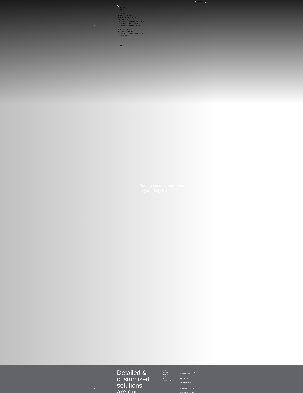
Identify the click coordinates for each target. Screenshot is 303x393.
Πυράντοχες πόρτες (124, 29)
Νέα (119, 43)
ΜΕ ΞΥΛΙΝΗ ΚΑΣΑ (126, 35)
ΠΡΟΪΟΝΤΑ (121, 13)
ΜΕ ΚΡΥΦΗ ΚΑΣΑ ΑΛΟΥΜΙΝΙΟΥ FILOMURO (133, 33)
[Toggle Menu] (117, 5)
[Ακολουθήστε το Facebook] (201, 27)
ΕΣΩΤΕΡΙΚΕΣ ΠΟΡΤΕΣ (126, 31)
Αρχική (120, 9)
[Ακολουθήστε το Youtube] (208, 27)
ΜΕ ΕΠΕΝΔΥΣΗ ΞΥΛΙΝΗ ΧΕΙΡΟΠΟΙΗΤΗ (132, 21)
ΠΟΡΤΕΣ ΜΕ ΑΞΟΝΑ (125, 15)
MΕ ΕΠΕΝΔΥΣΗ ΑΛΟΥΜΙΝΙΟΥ (129, 23)
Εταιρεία (120, 11)
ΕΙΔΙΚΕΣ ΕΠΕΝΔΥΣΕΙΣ (127, 19)
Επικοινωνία (121, 45)
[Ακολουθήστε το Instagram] (204, 27)
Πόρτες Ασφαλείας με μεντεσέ (127, 17)
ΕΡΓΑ (119, 41)
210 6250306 (184, 378)
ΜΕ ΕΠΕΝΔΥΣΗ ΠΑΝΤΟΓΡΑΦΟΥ (130, 25)
